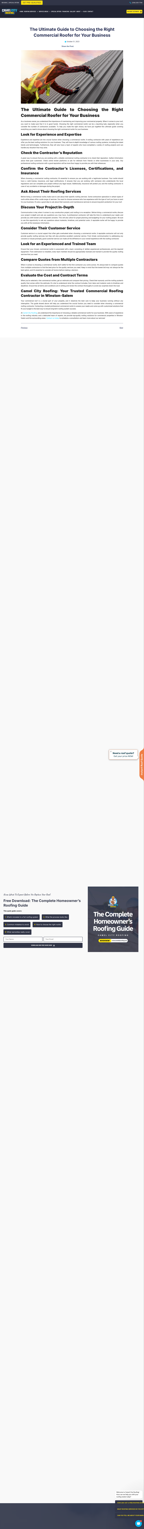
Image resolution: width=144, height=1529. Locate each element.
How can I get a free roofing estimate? (130, 1503)
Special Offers (56, 11)
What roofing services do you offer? (130, 1509)
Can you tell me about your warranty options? (130, 1515)
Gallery (72, 11)
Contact (90, 11)
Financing (65, 11)
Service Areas (43, 11)
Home (21, 11)
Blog (85, 11)
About (78, 11)
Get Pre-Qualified (32, 2)
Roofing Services (30, 11)
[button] (138, 1523)
